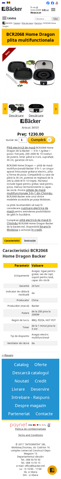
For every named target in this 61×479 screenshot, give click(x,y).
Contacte (44, 413)
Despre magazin (30, 405)
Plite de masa (27, 23)
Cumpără (41, 140)
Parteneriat (19, 413)
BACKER (8, 23)
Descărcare (16, 115)
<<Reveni (7, 355)
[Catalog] (53, 10)
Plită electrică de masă (21, 147)
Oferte (40, 364)
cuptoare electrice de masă (27, 209)
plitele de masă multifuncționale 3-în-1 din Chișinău (29, 191)
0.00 (45, 10)
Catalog (11, 18)
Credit (40, 381)
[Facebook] (52, 3)
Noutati (22, 381)
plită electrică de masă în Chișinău (29, 221)
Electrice (38, 23)
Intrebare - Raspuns (31, 397)
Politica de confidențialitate (30, 429)
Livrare (18, 389)
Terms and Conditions (30, 435)
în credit (36, 230)
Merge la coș (35, 12)
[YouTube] (57, 3)
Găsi (55, 19)
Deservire (40, 389)
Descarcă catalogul (30, 372)
